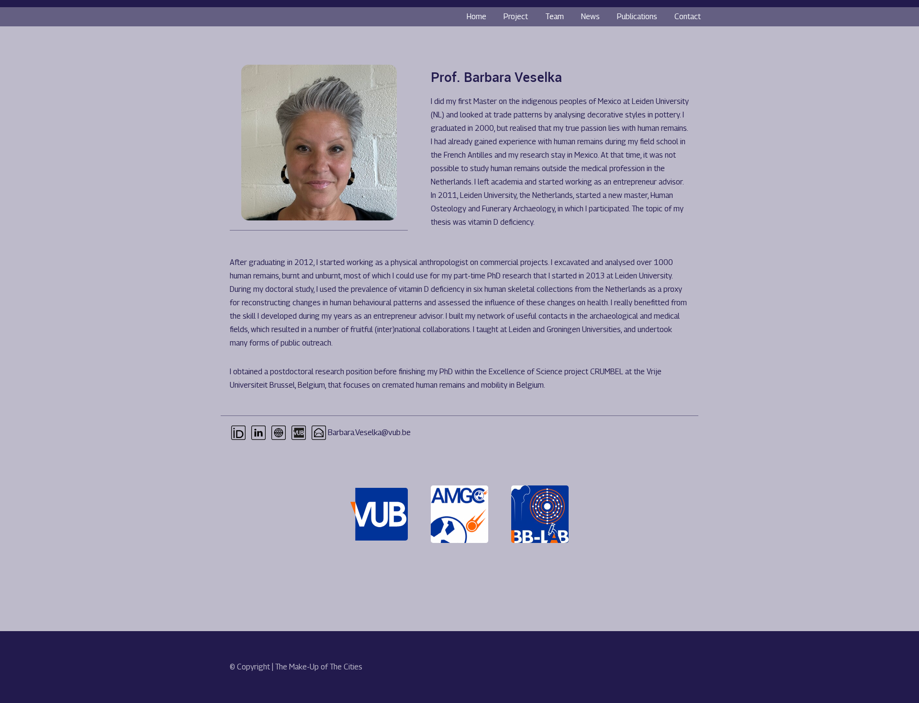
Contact (687, 16)
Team (554, 16)
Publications (637, 16)
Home (476, 16)
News (590, 16)
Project (516, 16)
